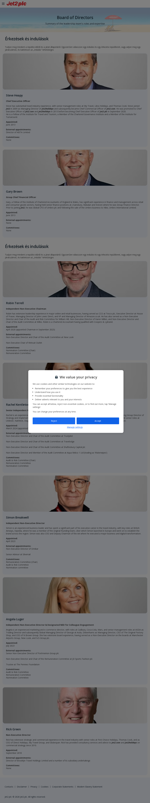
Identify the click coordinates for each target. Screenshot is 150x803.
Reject (54, 420)
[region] (75, 401)
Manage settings (75, 427)
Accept (98, 420)
